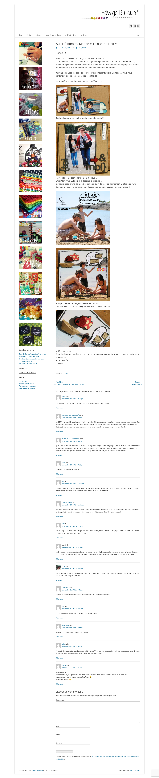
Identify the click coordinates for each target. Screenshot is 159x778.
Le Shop (84, 35)
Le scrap (65, 373)
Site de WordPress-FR (27, 388)
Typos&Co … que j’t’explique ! (29, 356)
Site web (59, 743)
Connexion (22, 381)
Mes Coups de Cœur (53, 35)
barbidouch (66, 587)
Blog (20, 35)
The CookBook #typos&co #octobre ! (32, 359)
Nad (63, 606)
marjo (64, 462)
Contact (29, 35)
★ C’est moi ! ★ (70, 35)
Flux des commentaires (27, 386)
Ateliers (39, 35)
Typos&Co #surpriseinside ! (28, 364)
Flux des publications (26, 383)
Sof (63, 524)
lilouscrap (65, 625)
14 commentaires (89, 48)
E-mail (58, 734)
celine (64, 566)
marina (64, 396)
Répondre (59, 408)
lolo (63, 481)
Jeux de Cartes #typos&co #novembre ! (33, 354)
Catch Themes (135, 770)
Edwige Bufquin (37, 770)
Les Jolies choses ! (26, 361)
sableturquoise (67, 502)
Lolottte (64, 665)
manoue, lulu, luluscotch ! (71, 415)
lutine (64, 644)
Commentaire (61, 700)
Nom (58, 726)
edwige (80, 48)
